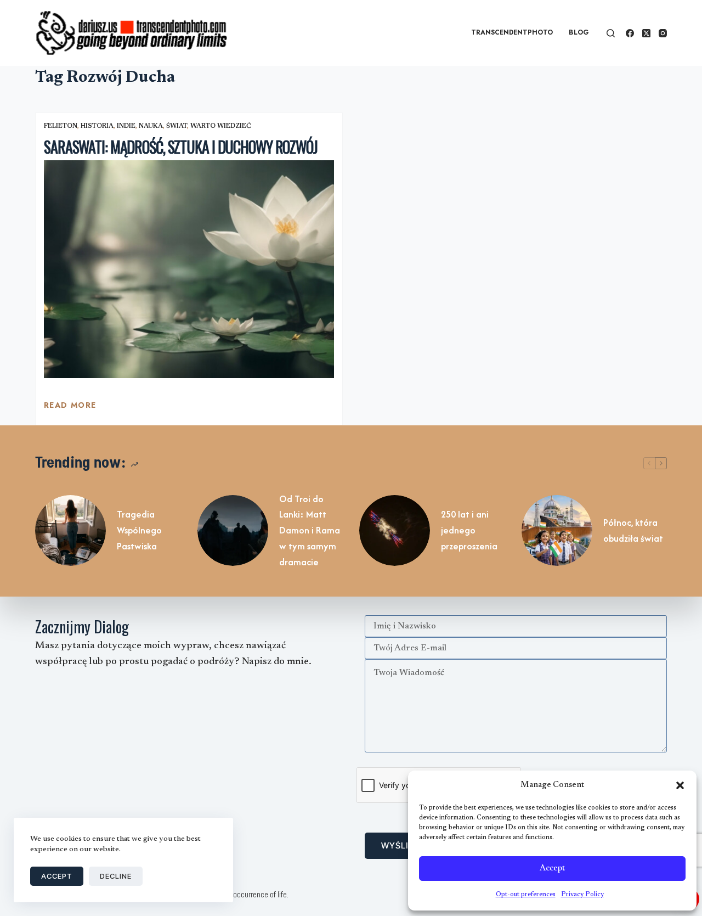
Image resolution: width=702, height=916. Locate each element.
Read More (70, 408)
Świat (176, 126)
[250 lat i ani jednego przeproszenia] (394, 530)
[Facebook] (630, 33)
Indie (126, 126)
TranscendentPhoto (512, 32)
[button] (680, 785)
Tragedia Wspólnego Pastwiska (139, 530)
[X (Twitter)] (646, 33)
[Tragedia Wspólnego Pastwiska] (70, 530)
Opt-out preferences (526, 894)
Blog (579, 32)
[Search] (611, 33)
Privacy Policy (582, 894)
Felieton (60, 126)
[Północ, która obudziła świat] (557, 530)
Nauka (151, 126)
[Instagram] (663, 33)
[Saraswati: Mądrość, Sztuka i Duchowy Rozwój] (189, 269)
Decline (116, 876)
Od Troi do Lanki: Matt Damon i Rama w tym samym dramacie (309, 530)
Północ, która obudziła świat (633, 530)
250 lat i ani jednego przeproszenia (469, 530)
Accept (552, 868)
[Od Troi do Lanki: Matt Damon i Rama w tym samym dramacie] (232, 530)
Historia (97, 126)
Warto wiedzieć (220, 126)
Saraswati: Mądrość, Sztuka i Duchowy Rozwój (181, 147)
